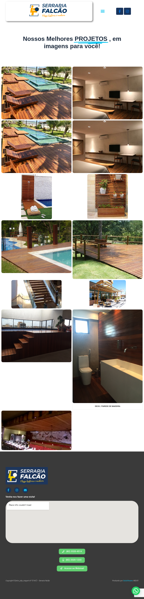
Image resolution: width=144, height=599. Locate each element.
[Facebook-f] (119, 11)
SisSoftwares (128, 581)
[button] (103, 11)
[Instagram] (127, 11)
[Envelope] (25, 490)
